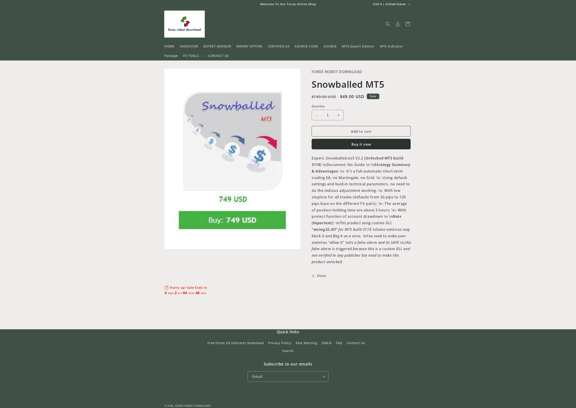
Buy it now (361, 144)
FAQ (339, 343)
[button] (192, 56)
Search (288, 351)
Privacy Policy (279, 343)
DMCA (326, 343)
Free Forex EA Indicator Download (235, 343)
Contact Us (356, 343)
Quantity (318, 106)
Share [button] (321, 275)
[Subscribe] (323, 376)
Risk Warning (306, 343)
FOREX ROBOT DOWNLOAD (193, 405)
